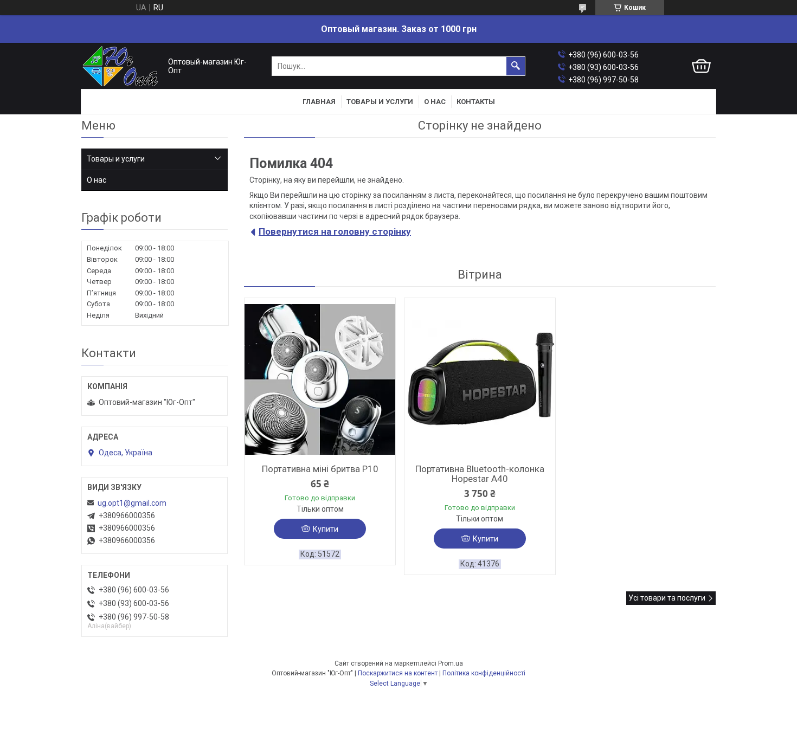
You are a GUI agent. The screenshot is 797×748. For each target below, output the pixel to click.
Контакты (476, 102)
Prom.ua (450, 663)
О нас (435, 102)
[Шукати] (515, 66)
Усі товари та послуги (666, 598)
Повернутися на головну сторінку (335, 231)
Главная (319, 102)
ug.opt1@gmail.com (132, 503)
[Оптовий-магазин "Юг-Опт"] (122, 66)
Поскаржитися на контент (398, 673)
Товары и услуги (379, 102)
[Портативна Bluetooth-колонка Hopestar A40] (479, 379)
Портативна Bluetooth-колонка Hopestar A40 (479, 473)
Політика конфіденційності (483, 673)
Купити (325, 529)
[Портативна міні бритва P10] (320, 379)
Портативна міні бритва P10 (320, 469)
